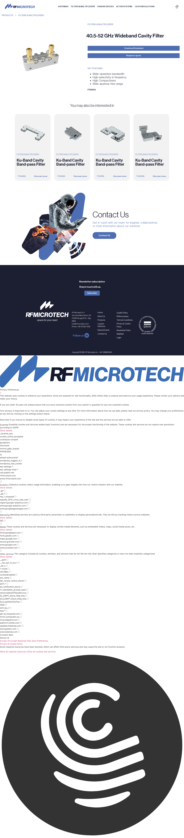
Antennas (63, 7)
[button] (92, 745)
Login (119, 337)
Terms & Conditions (125, 320)
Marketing (5, 515)
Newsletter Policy (124, 330)
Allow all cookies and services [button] (41, 651)
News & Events (103, 330)
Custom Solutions (145, 7)
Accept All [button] (5, 641)
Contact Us (102, 334)
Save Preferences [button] (40, 641)
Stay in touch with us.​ (90, 287)
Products (101, 320)
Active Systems (124, 7)
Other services (7, 554)
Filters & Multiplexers (83, 7)
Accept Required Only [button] (20, 641)
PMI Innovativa (122, 316)
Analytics (4, 485)
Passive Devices (105, 7)
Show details (6, 430)
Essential (4, 425)
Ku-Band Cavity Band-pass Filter (31, 162)
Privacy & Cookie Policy (123, 325)
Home (100, 312)
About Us (101, 316)
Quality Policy (122, 313)
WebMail (120, 334)
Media (3, 527)
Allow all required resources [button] (13, 651)
